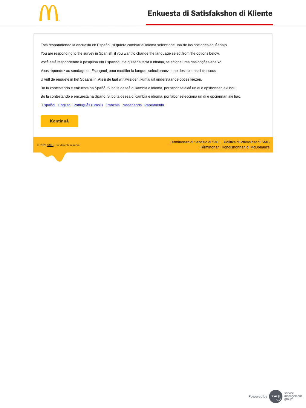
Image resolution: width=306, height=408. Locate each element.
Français (112, 105)
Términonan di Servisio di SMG (195, 142)
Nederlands (132, 105)
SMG (50, 145)
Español (48, 105)
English (64, 105)
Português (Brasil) (88, 105)
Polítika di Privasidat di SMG (247, 142)
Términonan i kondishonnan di (235, 147)
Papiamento (154, 105)
